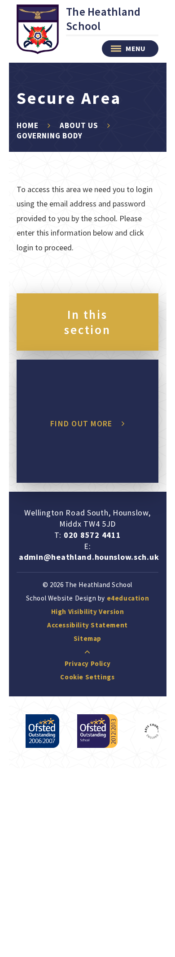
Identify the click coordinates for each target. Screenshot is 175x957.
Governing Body (50, 136)
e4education (128, 598)
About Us (79, 125)
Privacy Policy (87, 663)
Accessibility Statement (87, 625)
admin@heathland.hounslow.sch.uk (89, 557)
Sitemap (87, 638)
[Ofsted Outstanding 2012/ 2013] (97, 731)
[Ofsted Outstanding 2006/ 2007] (42, 731)
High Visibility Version (87, 611)
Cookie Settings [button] (87, 677)
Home (28, 125)
